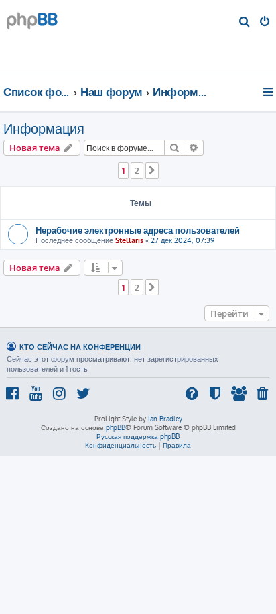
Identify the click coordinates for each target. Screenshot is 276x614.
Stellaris (129, 240)
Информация (43, 128)
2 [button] (137, 170)
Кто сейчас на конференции (80, 346)
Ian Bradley (165, 419)
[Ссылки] (269, 92)
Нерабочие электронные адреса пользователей (138, 230)
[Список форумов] (87, 36)
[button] (152, 170)
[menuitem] (245, 23)
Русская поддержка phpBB (138, 436)
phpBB (115, 427)
